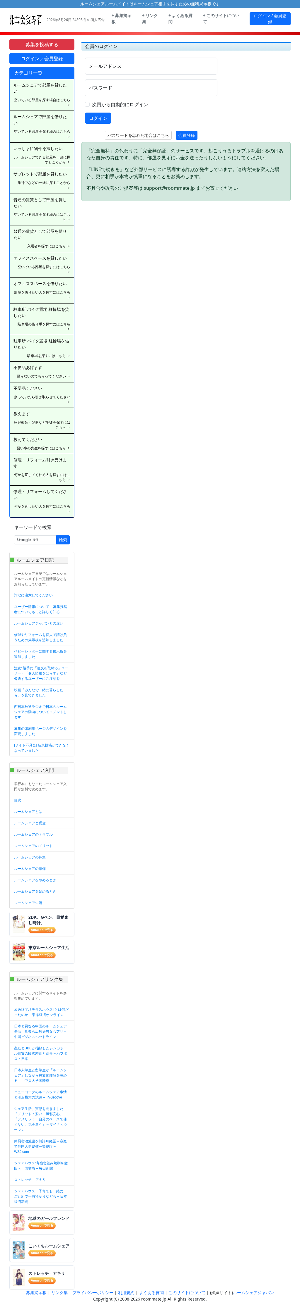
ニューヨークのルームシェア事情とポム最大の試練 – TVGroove (40, 1094)
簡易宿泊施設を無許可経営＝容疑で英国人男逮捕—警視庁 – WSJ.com (40, 1146)
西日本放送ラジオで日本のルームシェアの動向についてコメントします (40, 712)
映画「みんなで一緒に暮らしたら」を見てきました (38, 692)
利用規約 (126, 1292)
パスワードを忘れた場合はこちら (138, 135)
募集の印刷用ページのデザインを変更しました (40, 731)
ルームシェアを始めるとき (35, 891)
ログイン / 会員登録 (270, 19)
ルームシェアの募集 (30, 857)
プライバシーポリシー (92, 1292)
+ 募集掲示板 (122, 18)
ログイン (98, 118)
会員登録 (186, 135)
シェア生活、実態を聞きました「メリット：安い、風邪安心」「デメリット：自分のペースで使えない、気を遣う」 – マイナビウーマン (40, 1119)
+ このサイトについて (221, 18)
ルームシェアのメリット (33, 846)
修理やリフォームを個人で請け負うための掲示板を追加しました (40, 637)
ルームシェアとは (28, 812)
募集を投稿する (41, 44)
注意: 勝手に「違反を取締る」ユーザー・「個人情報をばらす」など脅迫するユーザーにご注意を (41, 673)
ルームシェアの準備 (30, 869)
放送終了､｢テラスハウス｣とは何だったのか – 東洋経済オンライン (41, 1012)
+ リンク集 (150, 18)
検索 (63, 540)
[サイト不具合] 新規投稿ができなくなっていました (41, 748)
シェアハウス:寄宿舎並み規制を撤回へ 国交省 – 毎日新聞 (41, 1165)
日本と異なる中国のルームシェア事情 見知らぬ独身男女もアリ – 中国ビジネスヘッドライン (40, 1031)
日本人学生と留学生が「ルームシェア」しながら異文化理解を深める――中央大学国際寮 (40, 1075)
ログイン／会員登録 (42, 58)
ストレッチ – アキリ (30, 1180)
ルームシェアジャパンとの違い (38, 623)
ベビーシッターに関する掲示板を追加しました (40, 654)
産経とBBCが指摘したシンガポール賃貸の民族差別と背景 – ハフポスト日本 (40, 1053)
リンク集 (59, 1292)
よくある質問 (151, 1292)
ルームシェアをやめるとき (35, 880)
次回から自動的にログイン (120, 104)
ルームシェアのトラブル (33, 834)
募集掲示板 (36, 1292)
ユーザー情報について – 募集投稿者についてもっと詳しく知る (40, 609)
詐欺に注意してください (33, 595)
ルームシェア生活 (28, 903)
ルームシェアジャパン (253, 1292)
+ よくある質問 (180, 18)
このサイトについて (186, 1292)
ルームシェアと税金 (30, 823)
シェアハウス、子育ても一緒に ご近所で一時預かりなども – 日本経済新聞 (40, 1196)
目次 (17, 800)
